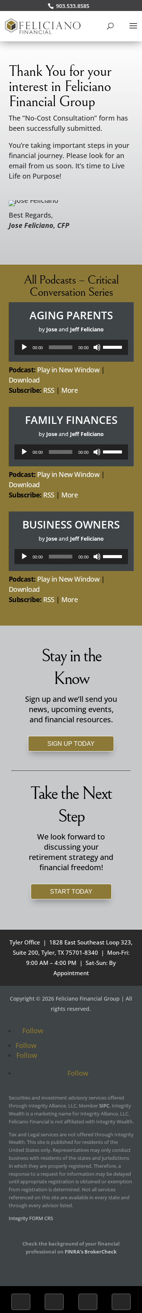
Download (24, 379)
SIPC (104, 1105)
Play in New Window (68, 369)
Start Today (71, 891)
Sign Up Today (71, 743)
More (69, 390)
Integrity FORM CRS (31, 1218)
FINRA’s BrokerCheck (91, 1251)
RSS (49, 390)
